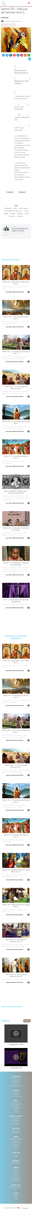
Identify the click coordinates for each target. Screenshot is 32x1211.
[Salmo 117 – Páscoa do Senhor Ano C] (16, 39)
